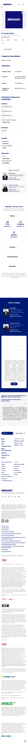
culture (12, 216)
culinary (12, 247)
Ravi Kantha (13, 308)
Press (2, 472)
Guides (16, 468)
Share (2, 43)
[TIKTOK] (15, 496)
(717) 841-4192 (14, 329)
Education (17, 470)
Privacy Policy (13, 380)
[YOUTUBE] (18, 496)
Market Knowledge (19, 464)
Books (15, 474)
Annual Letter (5, 474)
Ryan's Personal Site (7, 476)
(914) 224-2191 (14, 314)
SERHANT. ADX (18, 443)
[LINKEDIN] (9, 496)
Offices (3, 468)
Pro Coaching (17, 472)
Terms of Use (21, 380)
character (12, 266)
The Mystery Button (6, 480)
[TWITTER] (12, 496)
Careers (3, 470)
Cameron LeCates (15, 323)
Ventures (3, 478)
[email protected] (6, 462)
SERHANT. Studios (19, 441)
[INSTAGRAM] (6, 496)
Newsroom (17, 466)
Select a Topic (8, 352)
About (3, 464)
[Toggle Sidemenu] (23, 4)
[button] (19, 4)
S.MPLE (3, 466)
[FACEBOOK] (2, 496)
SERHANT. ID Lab (18, 445)
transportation (12, 257)
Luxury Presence (19, 555)
